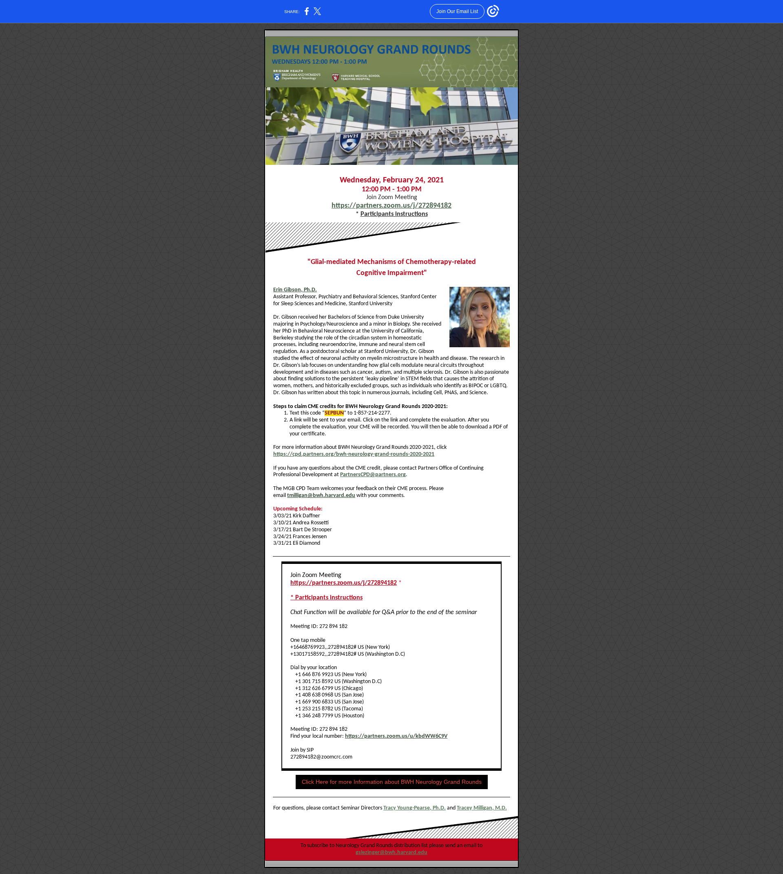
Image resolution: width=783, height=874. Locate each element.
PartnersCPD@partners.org (373, 475)
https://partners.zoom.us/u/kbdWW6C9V (396, 736)
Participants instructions (394, 214)
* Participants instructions (326, 597)
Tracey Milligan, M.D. (482, 808)
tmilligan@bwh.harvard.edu (321, 495)
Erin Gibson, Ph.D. (295, 290)
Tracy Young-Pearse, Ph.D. (414, 808)
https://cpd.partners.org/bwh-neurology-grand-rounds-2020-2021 (353, 454)
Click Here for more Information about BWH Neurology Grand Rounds (392, 782)
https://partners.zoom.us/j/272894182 (391, 206)
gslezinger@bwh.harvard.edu (391, 853)
